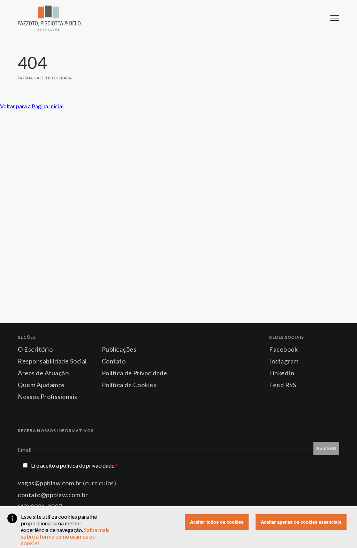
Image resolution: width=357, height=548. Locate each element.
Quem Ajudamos (41, 385)
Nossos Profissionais (47, 396)
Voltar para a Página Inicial (31, 106)
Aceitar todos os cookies (216, 522)
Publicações (119, 349)
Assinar (326, 448)
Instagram (284, 361)
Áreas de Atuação (43, 373)
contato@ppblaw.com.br (53, 495)
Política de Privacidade (134, 373)
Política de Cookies (129, 385)
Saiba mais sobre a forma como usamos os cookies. (65, 536)
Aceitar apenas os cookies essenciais (301, 522)
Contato (114, 361)
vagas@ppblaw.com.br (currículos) (67, 483)
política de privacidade (89, 465)
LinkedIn (281, 373)
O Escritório (35, 349)
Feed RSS (282, 385)
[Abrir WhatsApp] (339, 530)
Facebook (283, 349)
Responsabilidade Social (52, 361)
